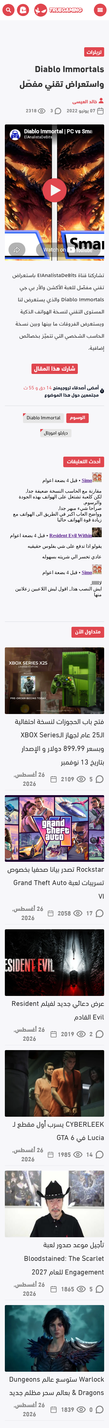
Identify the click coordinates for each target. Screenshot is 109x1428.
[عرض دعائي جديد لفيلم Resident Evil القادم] (54, 962)
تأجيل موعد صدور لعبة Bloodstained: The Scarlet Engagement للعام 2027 (64, 1257)
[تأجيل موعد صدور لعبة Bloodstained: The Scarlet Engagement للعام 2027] (54, 1204)
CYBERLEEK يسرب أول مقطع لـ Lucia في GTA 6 (58, 1130)
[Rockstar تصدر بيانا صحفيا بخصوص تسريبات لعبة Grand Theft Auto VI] (54, 828)
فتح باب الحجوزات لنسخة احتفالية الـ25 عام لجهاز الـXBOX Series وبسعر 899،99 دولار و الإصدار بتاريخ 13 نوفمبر (59, 740)
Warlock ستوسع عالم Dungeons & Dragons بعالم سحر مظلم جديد (56, 1385)
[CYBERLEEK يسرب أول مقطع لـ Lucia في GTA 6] (54, 1083)
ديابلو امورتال (56, 432)
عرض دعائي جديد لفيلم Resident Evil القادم (58, 1009)
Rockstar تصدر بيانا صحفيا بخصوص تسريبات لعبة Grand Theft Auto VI (55, 882)
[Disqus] (54, 545)
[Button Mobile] (100, 10)
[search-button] (8, 10)
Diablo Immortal (43, 417)
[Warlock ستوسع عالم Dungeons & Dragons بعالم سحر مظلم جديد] (54, 1338)
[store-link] (22, 10)
